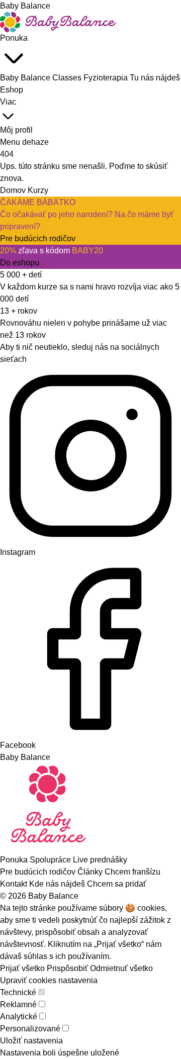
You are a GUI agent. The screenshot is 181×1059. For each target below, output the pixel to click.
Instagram (17, 552)
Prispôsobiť (67, 968)
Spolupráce (51, 859)
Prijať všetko (22, 968)
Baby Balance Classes (41, 77)
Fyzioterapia (106, 77)
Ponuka (14, 38)
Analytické (18, 1016)
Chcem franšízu (132, 872)
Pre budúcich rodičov (38, 872)
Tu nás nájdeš (155, 77)
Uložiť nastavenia (31, 1040)
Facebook (18, 745)
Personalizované (30, 1028)
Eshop (11, 89)
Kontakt (14, 884)
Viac (8, 102)
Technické (18, 992)
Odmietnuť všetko (121, 968)
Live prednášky (100, 859)
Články (91, 872)
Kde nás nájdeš (58, 884)
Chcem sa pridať (116, 884)
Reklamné (18, 1004)
